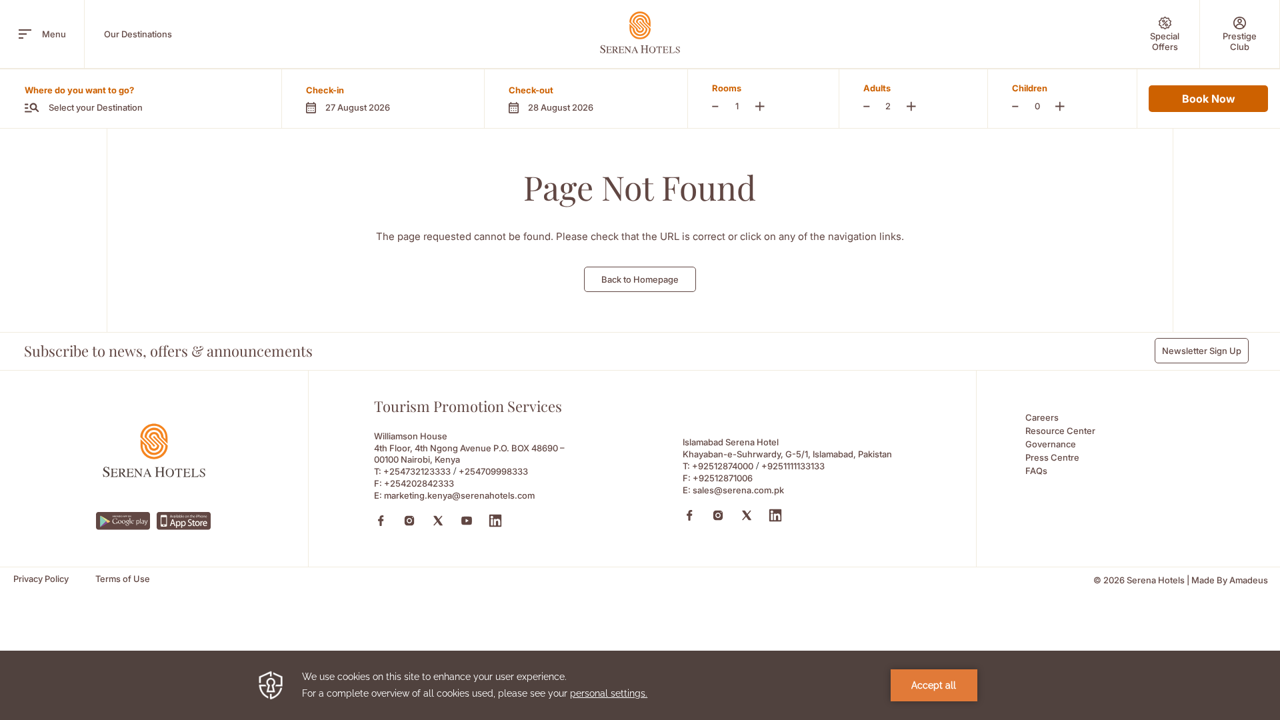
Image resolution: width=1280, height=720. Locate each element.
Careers (1042, 417)
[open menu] (25, 34)
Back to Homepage (640, 279)
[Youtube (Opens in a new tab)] (466, 520)
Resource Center (1060, 430)
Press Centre (1052, 457)
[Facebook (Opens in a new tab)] (380, 520)
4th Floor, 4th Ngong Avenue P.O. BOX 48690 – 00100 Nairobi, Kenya (469, 454)
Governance (1050, 444)
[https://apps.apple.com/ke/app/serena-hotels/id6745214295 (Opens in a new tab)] (184, 521)
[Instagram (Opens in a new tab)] (409, 520)
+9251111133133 (793, 466)
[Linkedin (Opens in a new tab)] (495, 520)
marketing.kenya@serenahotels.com (459, 495)
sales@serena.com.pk (738, 490)
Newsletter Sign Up (1201, 350)
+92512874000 (722, 466)
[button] (382, 98)
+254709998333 (493, 471)
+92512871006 (723, 478)
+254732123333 (417, 471)
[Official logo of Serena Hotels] (154, 473)
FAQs (1036, 470)
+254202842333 (419, 483)
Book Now (1208, 98)
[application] (640, 685)
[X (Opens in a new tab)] (438, 520)
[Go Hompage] (640, 32)
